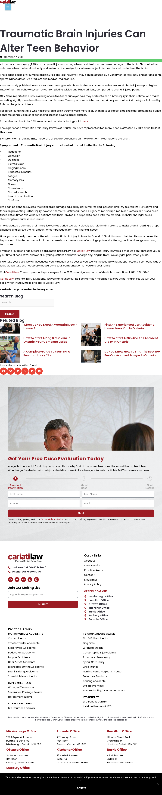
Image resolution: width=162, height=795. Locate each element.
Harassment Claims (20, 697)
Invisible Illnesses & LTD (97, 706)
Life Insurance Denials (21, 708)
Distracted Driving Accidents (26, 666)
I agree (82, 787)
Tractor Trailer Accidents (24, 643)
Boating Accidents (94, 681)
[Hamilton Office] (85, 600)
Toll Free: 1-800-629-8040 (29, 567)
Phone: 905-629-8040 (26, 571)
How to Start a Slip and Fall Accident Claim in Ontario (131, 340)
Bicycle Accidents (19, 657)
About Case (84, 486)
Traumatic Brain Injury (96, 657)
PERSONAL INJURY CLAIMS (99, 634)
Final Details (149, 486)
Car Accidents (17, 638)
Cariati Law (83, 251)
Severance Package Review (25, 692)
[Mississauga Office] (85, 596)
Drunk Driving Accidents (23, 671)
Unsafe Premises (93, 685)
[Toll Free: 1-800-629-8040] (9, 567)
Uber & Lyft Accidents (21, 662)
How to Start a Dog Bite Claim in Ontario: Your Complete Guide (46, 340)
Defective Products (95, 676)
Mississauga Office (100, 596)
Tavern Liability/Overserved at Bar (104, 690)
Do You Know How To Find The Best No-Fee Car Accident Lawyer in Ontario (132, 353)
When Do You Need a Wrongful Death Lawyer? (50, 326)
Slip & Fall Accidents (95, 638)
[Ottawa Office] (85, 604)
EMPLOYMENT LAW (19, 683)
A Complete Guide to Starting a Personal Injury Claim (46, 353)
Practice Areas (93, 570)
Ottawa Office (97, 604)
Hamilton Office (98, 600)
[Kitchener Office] (85, 608)
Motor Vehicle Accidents (25, 634)
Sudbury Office (98, 615)
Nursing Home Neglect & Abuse (102, 671)
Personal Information (15, 486)
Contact (89, 575)
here (85, 121)
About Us (89, 560)
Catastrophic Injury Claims (99, 652)
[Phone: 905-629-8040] (9, 572)
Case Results (92, 565)
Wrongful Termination (21, 687)
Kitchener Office (99, 608)
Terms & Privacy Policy (51, 519)
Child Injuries (90, 666)
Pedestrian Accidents (21, 652)
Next (81, 513)
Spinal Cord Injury (93, 662)
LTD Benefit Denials (95, 701)
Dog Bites (89, 643)
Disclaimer (90, 579)
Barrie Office (96, 611)
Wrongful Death (93, 648)
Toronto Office (98, 619)
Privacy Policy (92, 584)
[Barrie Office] (85, 611)
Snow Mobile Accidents (22, 676)
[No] (158, 784)
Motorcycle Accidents (22, 648)
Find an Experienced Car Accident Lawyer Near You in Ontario (129, 326)
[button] (8, 7)
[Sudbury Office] (85, 615)
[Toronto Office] (85, 619)
